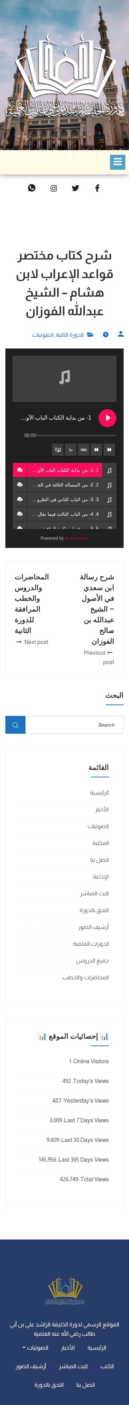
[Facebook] (97, 188)
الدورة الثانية (70, 335)
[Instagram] (53, 188)
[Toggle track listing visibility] (57, 450)
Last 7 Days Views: (85, 1120)
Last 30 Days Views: (84, 1140)
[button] (20, 470)
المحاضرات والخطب (85, 977)
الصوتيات (43, 335)
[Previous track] (109, 450)
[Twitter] (75, 188)
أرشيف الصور (93, 927)
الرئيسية (99, 793)
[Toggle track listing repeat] (83, 450)
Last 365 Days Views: (82, 1160)
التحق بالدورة (94, 910)
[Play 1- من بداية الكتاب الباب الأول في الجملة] (107, 418)
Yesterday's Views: (85, 1101)
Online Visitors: (90, 1061)
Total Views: (93, 1179)
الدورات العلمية (91, 944)
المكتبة (100, 843)
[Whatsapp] (31, 188)
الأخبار (102, 809)
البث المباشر (94, 893)
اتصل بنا (99, 860)
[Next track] (96, 450)
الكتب (107, 1366)
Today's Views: (90, 1081)
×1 (71, 449)
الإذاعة (101, 877)
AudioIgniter (77, 538)
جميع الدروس (92, 961)
